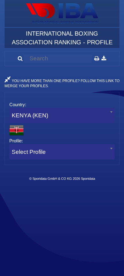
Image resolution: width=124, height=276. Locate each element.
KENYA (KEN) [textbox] (30, 115)
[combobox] (62, 115)
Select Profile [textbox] (29, 152)
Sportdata (88, 178)
